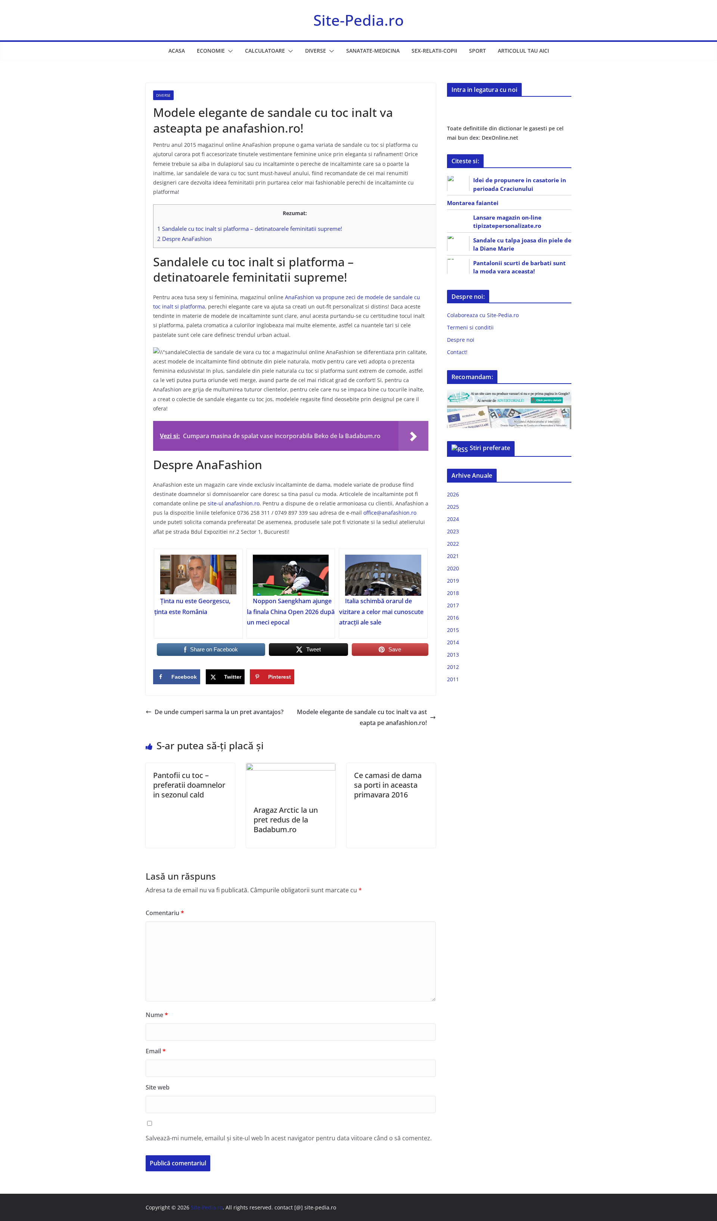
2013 (453, 654)
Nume (157, 1015)
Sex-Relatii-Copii (434, 50)
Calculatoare (265, 50)
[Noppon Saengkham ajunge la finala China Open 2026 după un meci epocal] (291, 575)
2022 (453, 543)
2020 (453, 568)
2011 (453, 679)
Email (156, 1051)
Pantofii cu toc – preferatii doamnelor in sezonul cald (189, 785)
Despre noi (460, 339)
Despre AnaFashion (184, 238)
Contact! (457, 352)
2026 (453, 494)
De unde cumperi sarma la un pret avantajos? (219, 712)
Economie (211, 50)
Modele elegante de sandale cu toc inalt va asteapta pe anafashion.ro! (362, 717)
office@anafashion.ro (389, 512)
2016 (453, 617)
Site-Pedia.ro (358, 20)
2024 (453, 519)
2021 (453, 556)
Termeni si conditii (470, 327)
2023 (453, 531)
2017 (453, 605)
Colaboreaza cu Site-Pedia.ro (483, 315)
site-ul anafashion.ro (234, 503)
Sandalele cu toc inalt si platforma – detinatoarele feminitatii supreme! (249, 228)
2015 (453, 629)
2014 (453, 642)
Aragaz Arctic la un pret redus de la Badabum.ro (286, 819)
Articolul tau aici (523, 50)
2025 (453, 506)
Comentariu (165, 913)
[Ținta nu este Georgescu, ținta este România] (198, 575)
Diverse (315, 50)
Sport (477, 50)
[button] (229, 51)
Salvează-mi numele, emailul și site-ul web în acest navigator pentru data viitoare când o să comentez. (289, 1138)
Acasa (176, 50)
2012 (453, 666)
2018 (453, 592)
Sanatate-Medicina (373, 50)
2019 (453, 580)
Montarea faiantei (473, 203)
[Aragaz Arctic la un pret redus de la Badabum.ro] (290, 768)
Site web (158, 1087)
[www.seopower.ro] (509, 394)
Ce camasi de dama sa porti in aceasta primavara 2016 (388, 785)
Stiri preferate (490, 448)
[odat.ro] (509, 409)
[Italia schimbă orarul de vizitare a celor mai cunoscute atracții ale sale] (383, 575)
